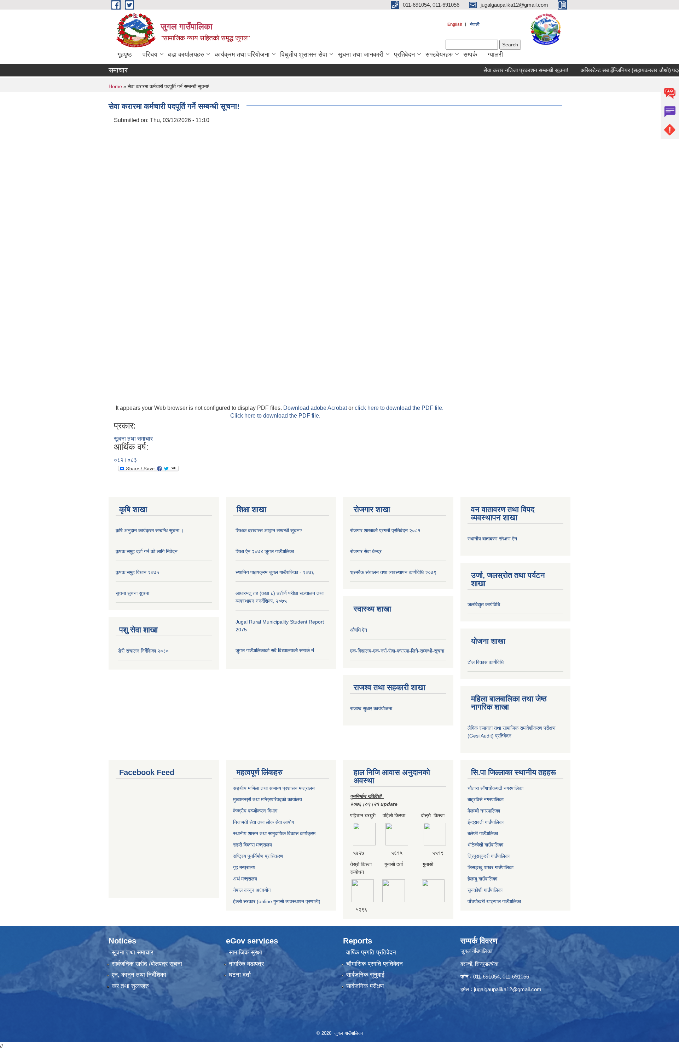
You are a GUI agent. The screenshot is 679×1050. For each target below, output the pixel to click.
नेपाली (475, 24)
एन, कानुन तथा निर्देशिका (139, 974)
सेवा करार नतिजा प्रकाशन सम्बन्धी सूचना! (508, 70)
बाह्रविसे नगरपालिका (486, 799)
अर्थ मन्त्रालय (245, 879)
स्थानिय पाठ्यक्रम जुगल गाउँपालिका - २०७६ (275, 572)
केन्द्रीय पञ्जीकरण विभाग (255, 811)
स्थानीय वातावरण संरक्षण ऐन (492, 538)
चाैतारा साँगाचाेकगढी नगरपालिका (495, 788)
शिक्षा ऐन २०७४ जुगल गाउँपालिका (265, 551)
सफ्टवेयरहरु (439, 54)
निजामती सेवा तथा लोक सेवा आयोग (263, 822)
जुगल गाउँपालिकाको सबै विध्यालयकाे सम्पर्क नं (275, 650)
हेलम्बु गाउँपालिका (482, 879)
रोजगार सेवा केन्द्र (366, 551)
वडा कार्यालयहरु (186, 54)
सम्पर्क (470, 54)
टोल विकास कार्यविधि (486, 662)
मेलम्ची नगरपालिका (484, 811)
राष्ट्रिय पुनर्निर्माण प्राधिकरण (258, 856)
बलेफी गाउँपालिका (483, 833)
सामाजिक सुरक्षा (245, 952)
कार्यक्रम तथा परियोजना (242, 54)
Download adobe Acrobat (315, 408)
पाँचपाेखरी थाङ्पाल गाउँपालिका (494, 901)
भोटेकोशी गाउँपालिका (485, 845)
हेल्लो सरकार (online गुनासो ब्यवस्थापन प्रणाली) (276, 901)
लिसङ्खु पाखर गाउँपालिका (490, 867)
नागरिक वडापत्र (246, 963)
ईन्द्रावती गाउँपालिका (486, 822)
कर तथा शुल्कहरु (130, 986)
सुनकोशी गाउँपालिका (485, 890)
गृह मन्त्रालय (244, 867)
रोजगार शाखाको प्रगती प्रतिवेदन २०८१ (385, 530)
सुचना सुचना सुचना (132, 593)
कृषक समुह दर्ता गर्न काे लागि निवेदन (147, 551)
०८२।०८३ (125, 460)
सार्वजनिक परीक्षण (365, 986)
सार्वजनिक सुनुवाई (365, 974)
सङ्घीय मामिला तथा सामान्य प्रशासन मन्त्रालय (274, 788)
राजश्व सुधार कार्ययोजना (371, 708)
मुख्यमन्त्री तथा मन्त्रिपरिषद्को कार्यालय (267, 799)
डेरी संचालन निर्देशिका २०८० (143, 651)
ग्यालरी (495, 54)
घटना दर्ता (240, 974)
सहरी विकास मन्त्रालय (252, 845)
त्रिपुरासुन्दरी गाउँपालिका (489, 856)
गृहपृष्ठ (124, 54)
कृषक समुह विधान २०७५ (137, 572)
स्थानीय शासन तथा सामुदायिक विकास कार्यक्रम (274, 833)
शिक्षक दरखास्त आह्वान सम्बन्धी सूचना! (269, 530)
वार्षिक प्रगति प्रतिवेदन (371, 952)
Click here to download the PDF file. (275, 416)
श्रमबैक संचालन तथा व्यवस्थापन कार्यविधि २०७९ (393, 572)
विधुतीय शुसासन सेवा (303, 54)
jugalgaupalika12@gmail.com (507, 989)
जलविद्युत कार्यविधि (484, 604)
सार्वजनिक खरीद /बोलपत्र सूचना (147, 963)
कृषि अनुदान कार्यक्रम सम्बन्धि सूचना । (150, 530)
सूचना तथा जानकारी (360, 54)
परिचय (150, 54)
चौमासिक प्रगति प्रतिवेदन (374, 963)
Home (115, 86)
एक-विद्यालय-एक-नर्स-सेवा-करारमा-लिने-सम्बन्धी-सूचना (397, 651)
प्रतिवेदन (404, 54)
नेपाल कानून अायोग (252, 890)
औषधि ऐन (358, 630)
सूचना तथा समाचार (133, 439)
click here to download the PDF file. (399, 408)
